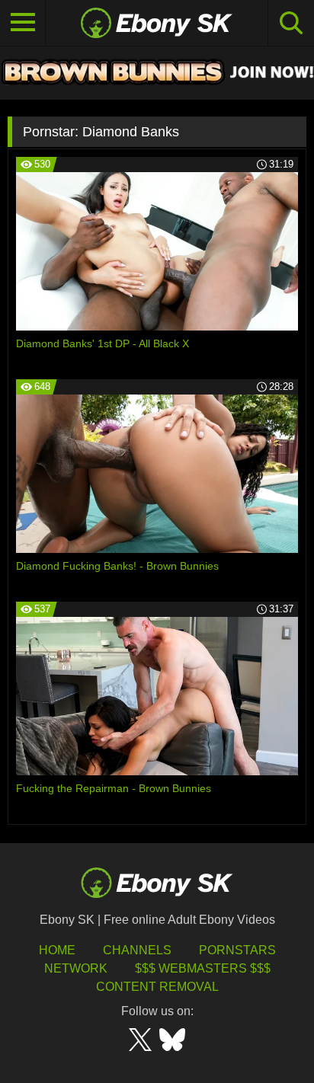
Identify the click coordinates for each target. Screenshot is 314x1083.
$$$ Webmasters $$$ (203, 968)
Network (75, 968)
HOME (57, 950)
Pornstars (237, 950)
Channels (137, 950)
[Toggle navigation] (23, 23)
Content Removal (157, 986)
